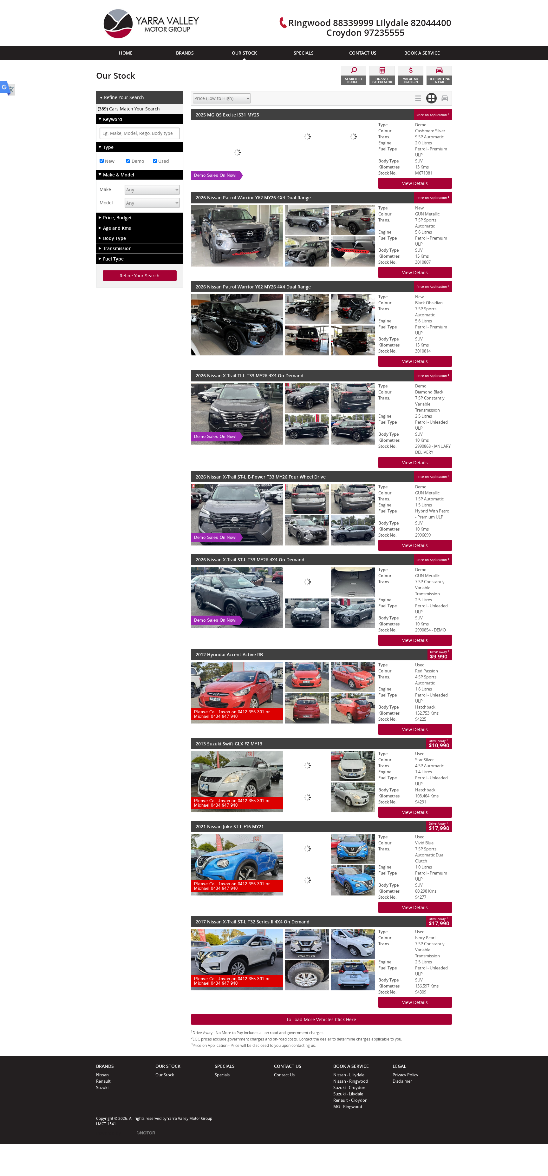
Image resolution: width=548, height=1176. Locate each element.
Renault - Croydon (350, 1100)
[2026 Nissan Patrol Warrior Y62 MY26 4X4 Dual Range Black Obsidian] (283, 324)
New (109, 161)
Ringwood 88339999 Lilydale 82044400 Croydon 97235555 (369, 27)
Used (163, 161)
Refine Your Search (121, 97)
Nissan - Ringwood (350, 1081)
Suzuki (102, 1087)
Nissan (102, 1075)
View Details (415, 183)
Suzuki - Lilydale (348, 1094)
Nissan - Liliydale (348, 1075)
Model (106, 203)
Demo (137, 161)
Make (105, 189)
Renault (103, 1081)
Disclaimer (402, 1081)
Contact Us (284, 1075)
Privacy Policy (405, 1075)
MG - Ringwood (347, 1106)
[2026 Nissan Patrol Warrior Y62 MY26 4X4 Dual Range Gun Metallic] (283, 236)
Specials (222, 1075)
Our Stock (164, 1075)
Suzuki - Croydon (349, 1087)
